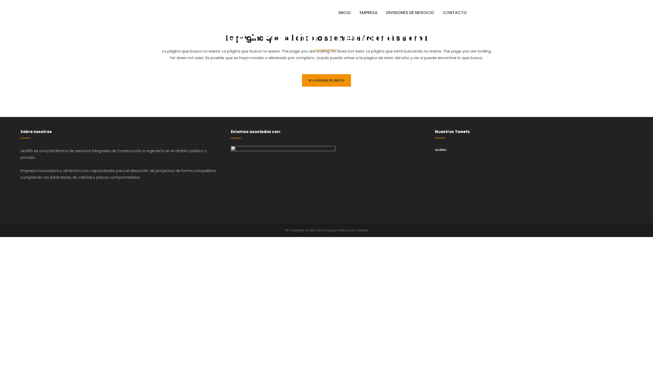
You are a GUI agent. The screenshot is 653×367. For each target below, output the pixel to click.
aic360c (441, 150)
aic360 (310, 230)
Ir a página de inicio (326, 80)
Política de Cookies (353, 230)
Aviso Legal (327, 230)
